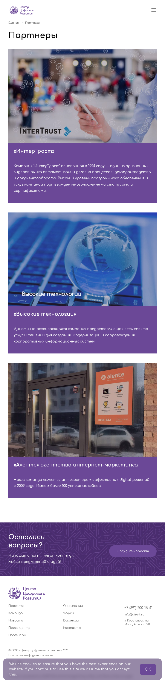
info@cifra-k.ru (134, 614)
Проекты (16, 605)
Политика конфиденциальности (31, 655)
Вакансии (71, 620)
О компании (73, 605)
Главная (13, 22)
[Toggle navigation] (154, 10)
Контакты (72, 627)
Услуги (68, 613)
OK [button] (148, 669)
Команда (15, 613)
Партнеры (17, 635)
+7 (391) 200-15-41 (138, 608)
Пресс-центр (19, 627)
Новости (15, 620)
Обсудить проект (133, 551)
